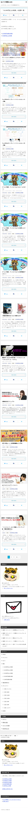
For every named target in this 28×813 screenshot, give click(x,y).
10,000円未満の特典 (7, 33)
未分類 (4, 710)
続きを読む (14, 72)
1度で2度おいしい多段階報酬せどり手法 (12, 443)
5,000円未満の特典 (8, 679)
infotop (4, 654)
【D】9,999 (6, 701)
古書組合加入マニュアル (8, 401)
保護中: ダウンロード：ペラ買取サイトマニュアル (13, 641)
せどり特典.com (6, 2)
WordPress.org (6, 728)
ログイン (4, 719)
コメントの (6, 725)
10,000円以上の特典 (9, 61)
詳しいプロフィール (8, 588)
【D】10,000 (7, 698)
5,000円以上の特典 (7, 35)
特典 (3, 61)
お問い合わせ (7, 619)
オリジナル (5, 192)
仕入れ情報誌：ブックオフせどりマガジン (12, 799)
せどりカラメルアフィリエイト (10, 485)
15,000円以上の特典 (8, 670)
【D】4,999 (6, 704)
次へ (17, 557)
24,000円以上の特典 (8, 667)
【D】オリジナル (7, 689)
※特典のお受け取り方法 (7, 788)
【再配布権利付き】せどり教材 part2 (11, 315)
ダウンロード (5, 685)
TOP (6, 735)
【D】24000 (6, 692)
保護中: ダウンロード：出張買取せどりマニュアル (13, 630)
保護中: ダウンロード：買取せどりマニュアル (12, 638)
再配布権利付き (6, 682)
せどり (9, 192)
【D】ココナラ (7, 707)
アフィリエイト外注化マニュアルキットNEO (13, 57)
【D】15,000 (7, 695)
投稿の (5, 722)
